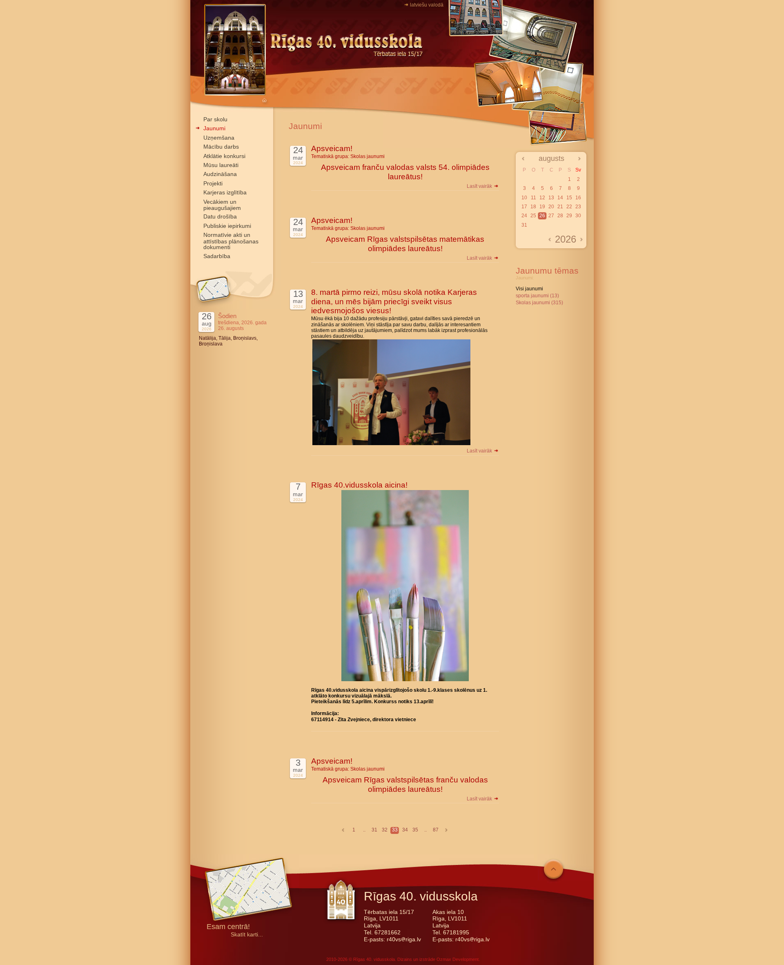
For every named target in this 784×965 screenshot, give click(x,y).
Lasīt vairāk (480, 186)
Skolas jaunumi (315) (539, 302)
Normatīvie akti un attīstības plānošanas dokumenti (230, 241)
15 (569, 198)
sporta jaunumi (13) (537, 296)
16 (578, 198)
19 (542, 206)
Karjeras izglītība (225, 192)
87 (436, 830)
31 (374, 830)
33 (395, 830)
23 (578, 206)
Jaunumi (214, 128)
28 (560, 215)
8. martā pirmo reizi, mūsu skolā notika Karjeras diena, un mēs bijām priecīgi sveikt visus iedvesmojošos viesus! (394, 301)
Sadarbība (216, 256)
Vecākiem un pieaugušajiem (222, 204)
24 (524, 215)
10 (524, 198)
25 (533, 215)
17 (524, 206)
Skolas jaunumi (367, 156)
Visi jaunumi (529, 289)
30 (578, 215)
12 (542, 198)
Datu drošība (220, 216)
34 (405, 830)
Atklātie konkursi (224, 156)
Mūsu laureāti (220, 165)
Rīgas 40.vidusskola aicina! (359, 485)
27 (551, 215)
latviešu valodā (426, 5)
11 (533, 198)
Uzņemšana (218, 137)
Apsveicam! (331, 148)
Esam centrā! (228, 927)
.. (364, 830)
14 (560, 198)
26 (542, 215)
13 (551, 198)
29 (569, 215)
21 (560, 206)
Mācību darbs (221, 146)
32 (385, 830)
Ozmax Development (458, 959)
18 (533, 206)
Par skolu (215, 119)
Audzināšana (220, 174)
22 (569, 206)
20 (551, 206)
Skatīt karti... (247, 935)
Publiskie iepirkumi (227, 226)
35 (415, 830)
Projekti (213, 183)
